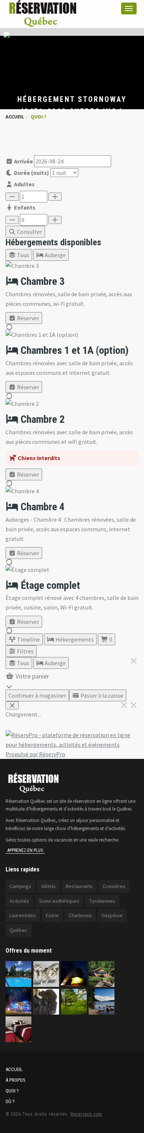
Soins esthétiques (59, 901)
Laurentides (23, 915)
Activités (19, 901)
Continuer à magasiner (37, 695)
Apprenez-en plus (25, 850)
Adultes (24, 184)
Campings (20, 886)
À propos (15, 1080)
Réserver (27, 318)
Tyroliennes (102, 901)
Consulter (29, 231)
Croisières (114, 886)
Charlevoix (80, 915)
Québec (18, 930)
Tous (22, 255)
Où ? (10, 1101)
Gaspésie (112, 915)
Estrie (52, 915)
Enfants (24, 207)
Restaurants (79, 886)
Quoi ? (12, 1091)
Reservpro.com (86, 1114)
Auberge (55, 255)
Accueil (15, 116)
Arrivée (23, 161)
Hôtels (48, 886)
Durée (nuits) (31, 172)
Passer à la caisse (101, 695)
